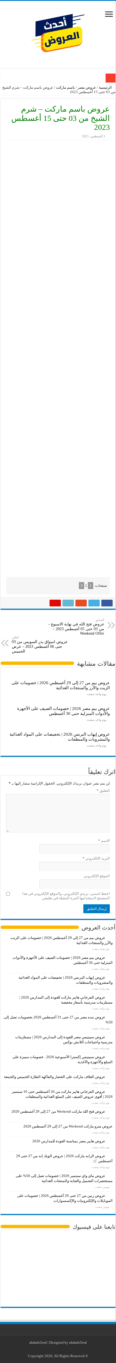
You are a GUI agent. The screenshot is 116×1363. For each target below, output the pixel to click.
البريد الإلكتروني (96, 858)
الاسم (104, 841)
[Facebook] (68, 1349)
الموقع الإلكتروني (97, 876)
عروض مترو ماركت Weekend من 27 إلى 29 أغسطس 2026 (68, 1126)
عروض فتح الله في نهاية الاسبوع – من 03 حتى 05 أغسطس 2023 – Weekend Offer (76, 626)
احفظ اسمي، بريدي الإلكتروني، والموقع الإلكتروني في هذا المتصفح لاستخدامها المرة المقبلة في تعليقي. (66, 895)
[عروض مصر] (58, 33)
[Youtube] (57, 1349)
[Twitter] (62, 1349)
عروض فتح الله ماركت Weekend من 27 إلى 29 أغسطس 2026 (58, 1111)
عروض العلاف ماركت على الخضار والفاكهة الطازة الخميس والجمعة (54, 1077)
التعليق (103, 790)
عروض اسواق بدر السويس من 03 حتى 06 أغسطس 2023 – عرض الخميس (40, 644)
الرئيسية (106, 87)
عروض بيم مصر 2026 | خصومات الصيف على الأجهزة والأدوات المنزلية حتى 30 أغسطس (63, 711)
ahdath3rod (38, 1342)
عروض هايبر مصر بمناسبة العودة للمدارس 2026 (68, 1141)
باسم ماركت (65, 87)
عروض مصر (87, 87)
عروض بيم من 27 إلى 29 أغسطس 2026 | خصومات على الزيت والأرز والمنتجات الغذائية (61, 685)
